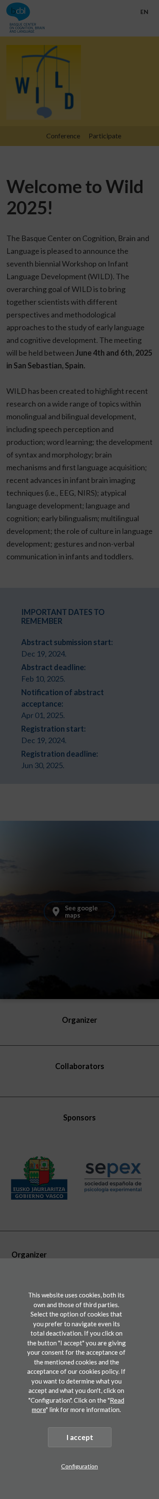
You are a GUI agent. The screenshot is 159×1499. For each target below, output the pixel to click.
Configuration (79, 1466)
